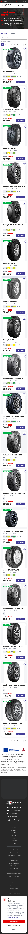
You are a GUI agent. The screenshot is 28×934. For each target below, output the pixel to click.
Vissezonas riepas (14, 891)
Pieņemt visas (14, 921)
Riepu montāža (14, 853)
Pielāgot (14, 929)
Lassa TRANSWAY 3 (11, 570)
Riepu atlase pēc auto (14, 893)
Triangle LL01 (8, 340)
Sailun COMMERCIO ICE (12, 455)
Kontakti (14, 843)
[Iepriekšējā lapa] (14, 44)
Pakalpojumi (14, 850)
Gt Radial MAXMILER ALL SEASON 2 (14, 532)
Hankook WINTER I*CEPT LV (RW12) (14, 723)
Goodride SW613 (9, 148)
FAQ (14, 838)
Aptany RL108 (8, 71)
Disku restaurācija (14, 863)
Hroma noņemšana (14, 876)
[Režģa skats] (2, 44)
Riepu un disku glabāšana (14, 855)
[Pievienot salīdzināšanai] (24, 49)
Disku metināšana (14, 871)
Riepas (14, 883)
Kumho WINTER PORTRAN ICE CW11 (14, 685)
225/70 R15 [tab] (4, 33)
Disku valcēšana (14, 866)
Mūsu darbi (14, 830)
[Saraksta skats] (5, 44)
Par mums (14, 840)
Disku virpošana (14, 868)
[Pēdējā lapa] (25, 44)
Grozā (22, 82)
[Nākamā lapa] (22, 44)
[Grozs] (23, 5)
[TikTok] (19, 820)
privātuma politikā (12, 917)
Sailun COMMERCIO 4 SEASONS (14, 110)
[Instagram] (9, 820)
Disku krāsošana (14, 858)
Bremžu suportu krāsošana (14, 873)
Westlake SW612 (10, 301)
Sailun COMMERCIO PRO (13, 378)
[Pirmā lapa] (11, 44)
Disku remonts (14, 860)
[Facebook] (14, 820)
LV (19, 5)
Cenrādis (14, 833)
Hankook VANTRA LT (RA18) (14, 647)
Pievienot (12, 33)
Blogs (14, 827)
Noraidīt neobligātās (14, 925)
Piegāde (14, 835)
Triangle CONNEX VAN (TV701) (14, 225)
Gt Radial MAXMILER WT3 (13, 417)
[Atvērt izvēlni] (26, 5)
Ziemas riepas (14, 888)
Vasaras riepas (14, 885)
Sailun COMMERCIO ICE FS (13, 608)
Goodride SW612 (9, 263)
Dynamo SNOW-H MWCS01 (14, 186)
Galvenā (14, 825)
